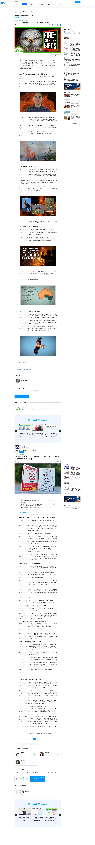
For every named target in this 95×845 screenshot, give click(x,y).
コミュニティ (78, 4)
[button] (58, 392)
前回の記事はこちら (24, 512)
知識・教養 (41, 4)
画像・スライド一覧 (56, 55)
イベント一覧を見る (72, 123)
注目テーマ (32, 4)
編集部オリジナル (50, 4)
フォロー (33, 754)
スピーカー (70, 4)
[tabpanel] (38, 430)
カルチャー (26, 20)
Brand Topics (61, 4)
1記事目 (16, 451)
